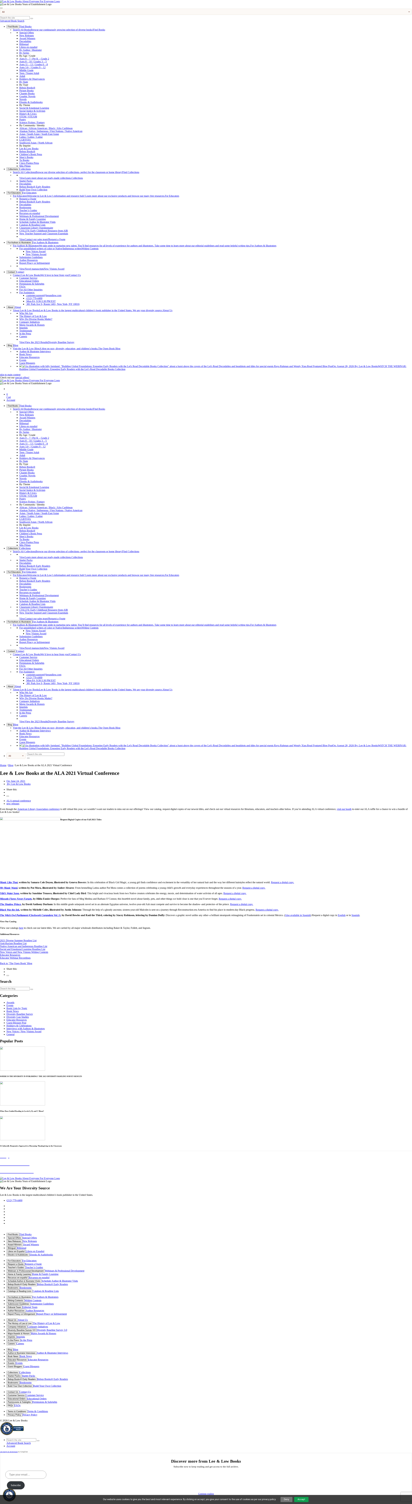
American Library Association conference (38, 809)
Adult (22, 76)
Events (22, 360)
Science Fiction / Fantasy (32, 122)
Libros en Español (16, 1251)
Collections (13, 169)
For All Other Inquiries (30, 289)
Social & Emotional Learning (34, 108)
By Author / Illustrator (30, 50)
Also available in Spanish (298, 915)
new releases (12, 803)
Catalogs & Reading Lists (32, 225)
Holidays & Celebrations (19, 1025)
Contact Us (47, 275)
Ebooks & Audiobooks (31, 102)
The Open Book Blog (66, 348)
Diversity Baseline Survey (46, 342)
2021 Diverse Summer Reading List (18, 940)
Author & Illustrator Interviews (35, 351)
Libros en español (28, 47)
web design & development (9, 1452)
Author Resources (28, 260)
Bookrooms (25, 207)
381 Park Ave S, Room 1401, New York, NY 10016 (53, 304)
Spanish (355, 915)
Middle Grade (26, 70)
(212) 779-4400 (34, 298)
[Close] (1, 8)
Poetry (22, 119)
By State (23, 82)
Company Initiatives (29, 322)
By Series (24, 53)
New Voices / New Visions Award (23, 1031)
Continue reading (206, 1494)
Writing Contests (58, 248)
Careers (23, 336)
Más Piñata (25, 166)
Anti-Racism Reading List (13, 943)
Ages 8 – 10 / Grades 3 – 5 (33, 61)
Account (10, 400)
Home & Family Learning (32, 219)
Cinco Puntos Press (29, 163)
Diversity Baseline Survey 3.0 (21, 1330)
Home (3, 765)
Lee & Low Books (28, 148)
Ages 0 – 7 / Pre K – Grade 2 (34, 58)
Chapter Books (27, 93)
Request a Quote (27, 198)
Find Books (13, 26)
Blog (10, 345)
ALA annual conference (18, 800)
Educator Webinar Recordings (15, 958)
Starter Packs (26, 181)
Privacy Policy (14, 1415)
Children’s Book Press (30, 154)
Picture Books (26, 90)
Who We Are (26, 313)
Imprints (23, 327)
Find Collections (76, 172)
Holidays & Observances (32, 79)
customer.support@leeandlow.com (43, 295)
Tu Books (24, 160)
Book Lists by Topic (16, 1008)
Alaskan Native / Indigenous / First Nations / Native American (50, 131)
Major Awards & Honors (32, 325)
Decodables (25, 41)
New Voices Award (36, 251)
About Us (92, 310)
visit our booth (344, 809)
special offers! (22, 377)
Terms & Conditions (17, 1411)
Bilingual (24, 44)
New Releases (26, 35)
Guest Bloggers (27, 363)
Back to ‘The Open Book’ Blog (16, 963)
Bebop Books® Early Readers (34, 186)
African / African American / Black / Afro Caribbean (46, 128)
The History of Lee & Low (33, 316)
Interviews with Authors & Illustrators (25, 1028)
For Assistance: (27, 292)
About (10, 307)
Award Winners (27, 38)
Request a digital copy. (282, 882)
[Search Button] (31, 18)
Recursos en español (29, 213)
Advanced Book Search (12, 20)
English (342, 915)
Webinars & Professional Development (39, 216)
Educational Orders (29, 281)
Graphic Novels (27, 96)
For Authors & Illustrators (19, 242)
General (10, 1034)
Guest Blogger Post (16, 1022)
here (21, 928)
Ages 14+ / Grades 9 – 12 (32, 67)
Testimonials (25, 330)
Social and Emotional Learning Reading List (22, 949)
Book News (25, 354)
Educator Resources (29, 357)
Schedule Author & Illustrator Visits (37, 222)
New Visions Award (36, 254)
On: (15, 781)
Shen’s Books (26, 157)
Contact (11, 272)
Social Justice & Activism (32, 110)
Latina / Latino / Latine (31, 137)
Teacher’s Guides (28, 210)
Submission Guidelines (31, 257)
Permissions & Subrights (31, 283)
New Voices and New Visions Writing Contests (24, 952)
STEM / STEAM (28, 116)
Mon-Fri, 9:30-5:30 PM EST (41, 301)
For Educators (14, 193)
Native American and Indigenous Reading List (23, 946)
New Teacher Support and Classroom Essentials (43, 233)
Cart (8, 396)
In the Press (25, 333)
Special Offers (26, 32)
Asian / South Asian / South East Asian (39, 134)
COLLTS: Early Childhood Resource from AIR (43, 230)
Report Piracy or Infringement (34, 263)
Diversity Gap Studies (17, 1017)
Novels (23, 99)
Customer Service (28, 278)
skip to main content (10, 374)
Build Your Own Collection (33, 189)
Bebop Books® (27, 87)
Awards (10, 1002)
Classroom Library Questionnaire (36, 227)
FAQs (22, 286)
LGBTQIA (25, 139)
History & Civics (28, 113)
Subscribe (16, 1485)
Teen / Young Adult (29, 73)
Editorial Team (14, 1307)
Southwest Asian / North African (35, 142)
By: (18, 784)
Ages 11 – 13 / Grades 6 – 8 (33, 64)
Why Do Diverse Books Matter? (35, 319)
